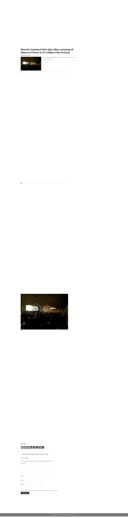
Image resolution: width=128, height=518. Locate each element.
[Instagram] (66, 505)
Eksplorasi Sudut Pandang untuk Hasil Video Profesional (34, 454)
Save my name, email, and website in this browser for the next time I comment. (39, 490)
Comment (23, 463)
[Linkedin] (73, 505)
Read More (23, 443)
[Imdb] (59, 505)
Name (22, 476)
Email (22, 480)
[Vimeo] (52, 505)
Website (22, 484)
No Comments (34, 55)
